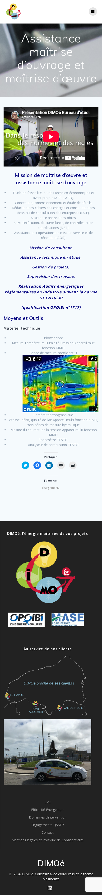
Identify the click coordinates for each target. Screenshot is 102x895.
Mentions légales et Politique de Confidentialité (48, 840)
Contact (48, 832)
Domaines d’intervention (47, 817)
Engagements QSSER (47, 825)
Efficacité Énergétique (47, 809)
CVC (48, 802)
